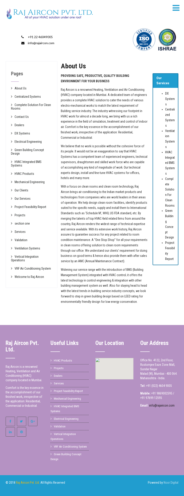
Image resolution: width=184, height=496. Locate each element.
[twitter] (21, 421)
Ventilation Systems (27, 248)
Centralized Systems (28, 96)
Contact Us (22, 117)
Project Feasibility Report (30, 207)
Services (20, 232)
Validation (21, 240)
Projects (20, 215)
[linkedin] (10, 432)
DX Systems (170, 99)
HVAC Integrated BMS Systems (170, 162)
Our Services (23, 198)
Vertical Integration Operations (25, 258)
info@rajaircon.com (41, 43)
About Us (20, 88)
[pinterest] (21, 432)
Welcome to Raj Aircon (29, 277)
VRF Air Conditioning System (33, 268)
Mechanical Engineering (30, 182)
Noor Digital (171, 482)
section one (22, 223)
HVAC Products (24, 173)
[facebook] (10, 421)
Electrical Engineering (28, 141)
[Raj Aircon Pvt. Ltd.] (50, 20)
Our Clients (21, 190)
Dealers (19, 125)
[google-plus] (32, 421)
